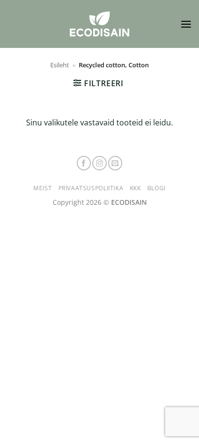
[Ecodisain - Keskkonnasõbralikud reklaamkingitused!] (99, 24)
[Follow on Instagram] (99, 163)
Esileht (59, 65)
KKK (135, 188)
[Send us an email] (115, 163)
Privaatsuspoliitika (91, 188)
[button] (186, 24)
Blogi (156, 188)
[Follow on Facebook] (84, 163)
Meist (42, 188)
